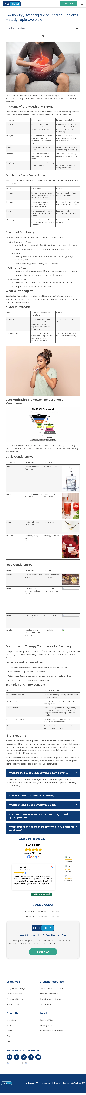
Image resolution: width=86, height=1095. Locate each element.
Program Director (15, 999)
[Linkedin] (31, 1057)
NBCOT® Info (46, 1004)
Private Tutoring (15, 993)
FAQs (9, 1025)
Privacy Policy (47, 1025)
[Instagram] (24, 1057)
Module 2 (42, 911)
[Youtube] (38, 1057)
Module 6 (56, 916)
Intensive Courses (15, 1004)
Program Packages (16, 988)
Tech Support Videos (50, 999)
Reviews (11, 1030)
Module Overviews (49, 993)
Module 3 (56, 911)
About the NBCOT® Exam (52, 988)
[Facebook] (9, 1057)
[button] (82, 4)
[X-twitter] (16, 1057)
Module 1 (29, 911)
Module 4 (29, 916)
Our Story (11, 1020)
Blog (9, 1036)
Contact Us (12, 1041)
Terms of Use (46, 1020)
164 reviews (37, 853)
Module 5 (43, 916)
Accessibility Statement (51, 1030)
